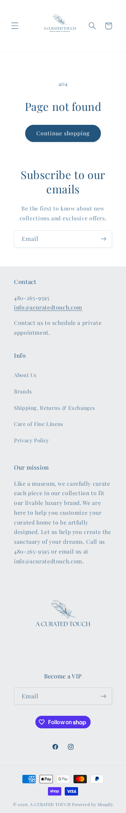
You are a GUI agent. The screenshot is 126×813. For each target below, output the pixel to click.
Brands (23, 391)
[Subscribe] (104, 239)
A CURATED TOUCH (50, 804)
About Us (25, 374)
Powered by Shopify (92, 804)
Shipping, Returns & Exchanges (54, 407)
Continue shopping (63, 133)
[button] (15, 26)
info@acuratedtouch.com (48, 307)
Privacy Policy (31, 440)
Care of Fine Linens (38, 423)
